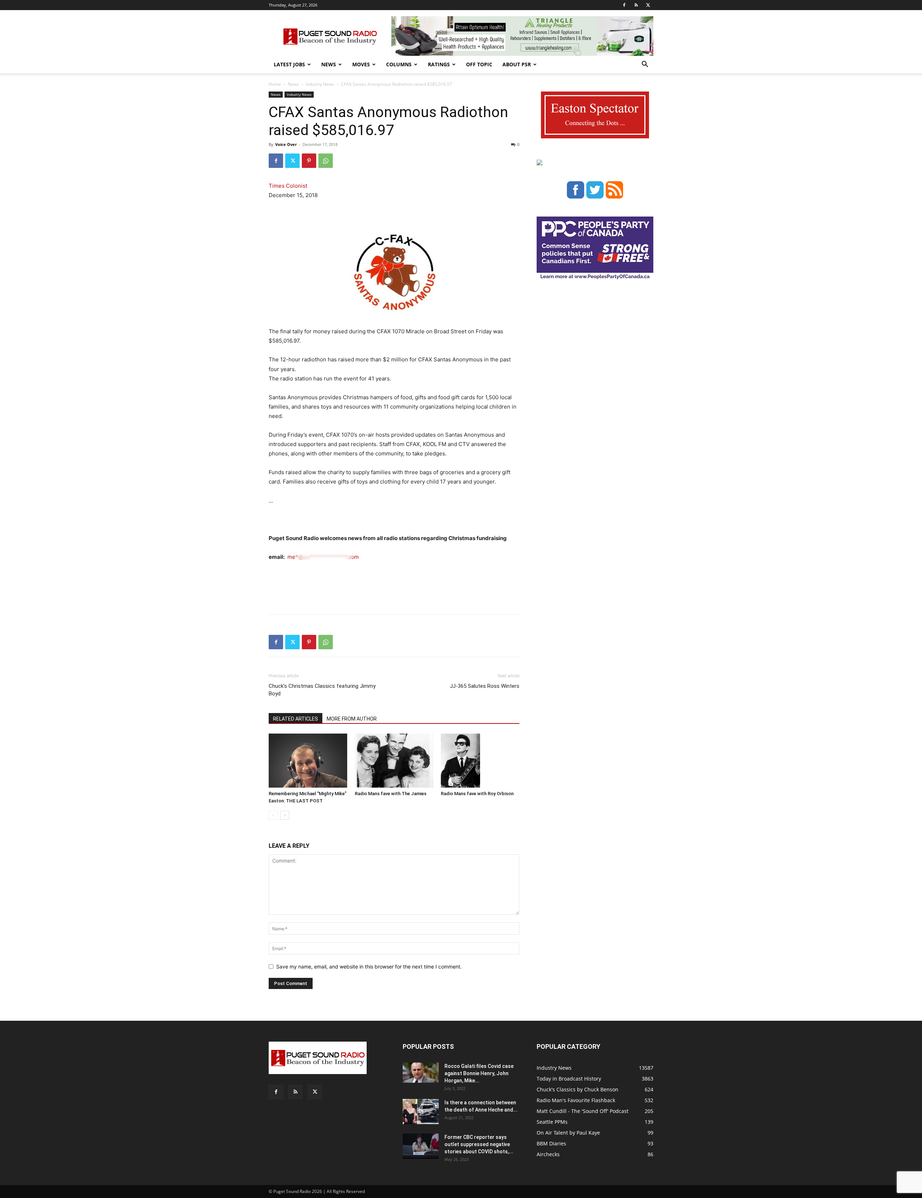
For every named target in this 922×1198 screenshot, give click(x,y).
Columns (399, 64)
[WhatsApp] (325, 160)
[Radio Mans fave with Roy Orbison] (480, 761)
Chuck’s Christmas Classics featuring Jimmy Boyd (322, 690)
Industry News (320, 84)
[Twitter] (648, 5)
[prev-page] (273, 815)
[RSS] (636, 5)
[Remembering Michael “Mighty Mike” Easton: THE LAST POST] (308, 761)
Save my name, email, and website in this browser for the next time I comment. (369, 966)
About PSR (516, 64)
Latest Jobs (289, 64)
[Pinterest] (309, 160)
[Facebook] (624, 5)
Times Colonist (288, 185)
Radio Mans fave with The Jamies (390, 793)
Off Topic (479, 64)
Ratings (439, 64)
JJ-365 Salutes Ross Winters (484, 686)
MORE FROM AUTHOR (352, 719)
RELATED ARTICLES (295, 719)
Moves (361, 64)
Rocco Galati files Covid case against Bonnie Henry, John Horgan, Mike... (479, 1073)
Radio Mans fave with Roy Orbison (477, 793)
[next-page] (284, 815)
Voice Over (286, 144)
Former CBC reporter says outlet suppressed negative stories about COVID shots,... (478, 1144)
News (328, 64)
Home (275, 84)
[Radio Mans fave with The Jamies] (394, 761)
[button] (644, 65)
